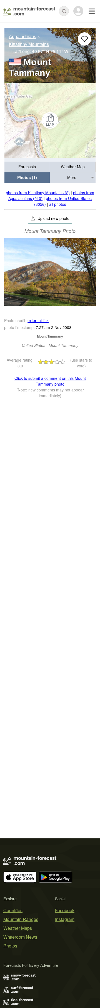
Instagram (64, 919)
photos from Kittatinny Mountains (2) (38, 192)
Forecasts (27, 166)
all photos (57, 204)
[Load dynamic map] (50, 120)
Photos (10, 946)
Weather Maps (17, 928)
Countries (12, 910)
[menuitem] (27, 167)
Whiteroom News (20, 937)
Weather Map (73, 166)
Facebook (64, 910)
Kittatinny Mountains (29, 44)
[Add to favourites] (84, 39)
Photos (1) (27, 177)
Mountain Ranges (20, 919)
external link (38, 320)
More (71, 177)
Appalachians (22, 36)
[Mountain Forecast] (29, 11)
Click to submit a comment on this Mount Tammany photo (50, 381)
